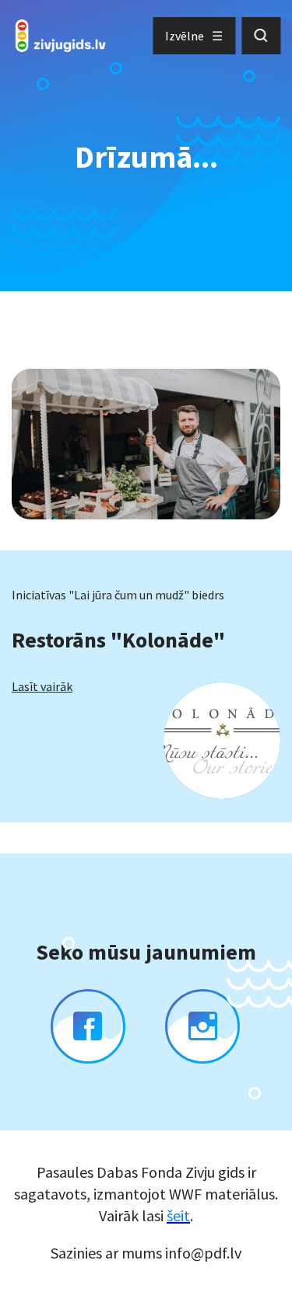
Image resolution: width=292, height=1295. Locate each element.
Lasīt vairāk (42, 686)
